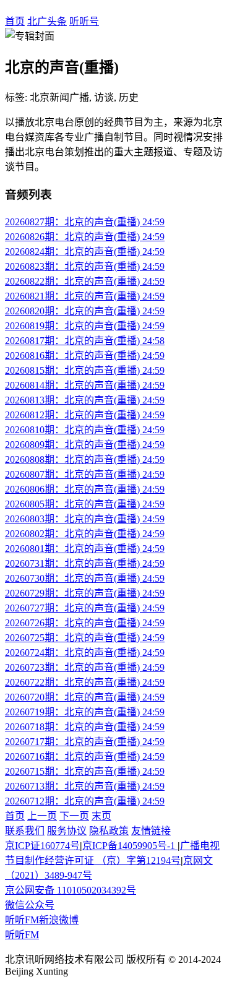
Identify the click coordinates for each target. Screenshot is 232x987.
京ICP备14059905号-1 (130, 845)
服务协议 (67, 830)
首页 (15, 21)
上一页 (42, 816)
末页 (101, 816)
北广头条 (47, 21)
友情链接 (151, 830)
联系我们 (25, 830)
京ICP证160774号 (42, 845)
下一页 (74, 816)
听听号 (84, 21)
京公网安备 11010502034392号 (70, 890)
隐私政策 (109, 830)
